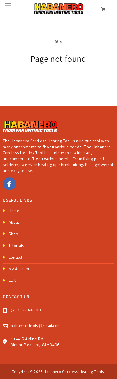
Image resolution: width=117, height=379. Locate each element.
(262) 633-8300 (26, 310)
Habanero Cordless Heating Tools (73, 371)
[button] (11, 9)
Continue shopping (58, 79)
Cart (12, 280)
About (14, 222)
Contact (15, 257)
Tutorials (16, 245)
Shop (13, 234)
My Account (19, 269)
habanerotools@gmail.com (36, 325)
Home (14, 211)
